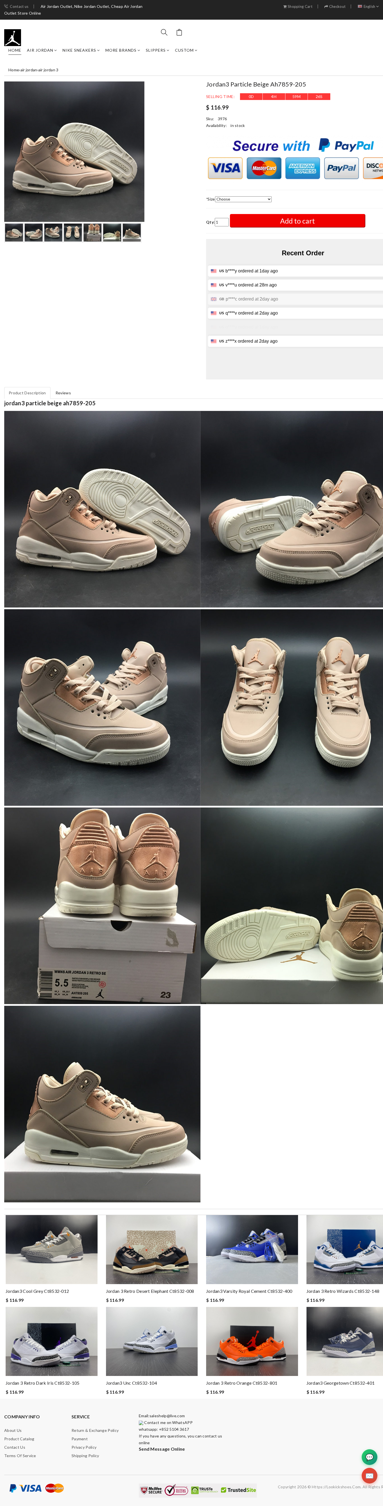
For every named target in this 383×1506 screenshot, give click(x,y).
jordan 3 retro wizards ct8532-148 (343, 1291)
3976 (222, 118)
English (369, 6)
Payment (79, 1438)
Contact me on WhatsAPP (168, 1422)
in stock (237, 125)
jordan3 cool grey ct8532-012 (37, 1291)
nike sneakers (79, 50)
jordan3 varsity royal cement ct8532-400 (249, 1291)
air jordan (40, 50)
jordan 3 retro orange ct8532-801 (242, 1383)
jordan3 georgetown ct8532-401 (340, 1383)
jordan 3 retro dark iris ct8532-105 (43, 1383)
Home (14, 50)
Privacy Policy (83, 1447)
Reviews (63, 392)
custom (184, 50)
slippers (156, 50)
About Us (13, 1430)
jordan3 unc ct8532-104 (131, 1383)
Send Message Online (162, 1449)
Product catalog (19, 1438)
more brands (121, 50)
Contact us (19, 6)
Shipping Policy (85, 1455)
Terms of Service (20, 1455)
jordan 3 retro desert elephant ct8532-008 (150, 1291)
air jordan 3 (48, 69)
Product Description (27, 392)
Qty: (210, 222)
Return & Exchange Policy (95, 1430)
